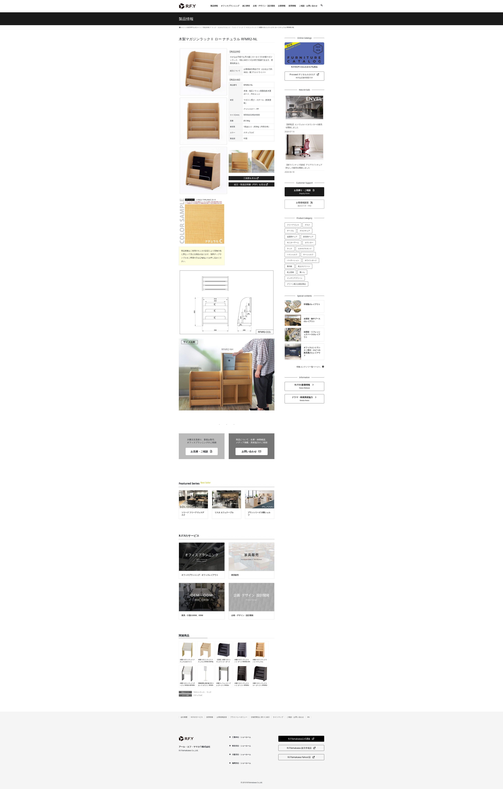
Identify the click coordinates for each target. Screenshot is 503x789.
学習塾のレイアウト (312, 304)
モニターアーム (293, 242)
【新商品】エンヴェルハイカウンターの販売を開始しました (304, 126)
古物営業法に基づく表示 (260, 717)
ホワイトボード (311, 260)
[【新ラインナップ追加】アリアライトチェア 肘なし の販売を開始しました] (304, 147)
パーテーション (293, 260)
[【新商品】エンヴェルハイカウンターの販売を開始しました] (304, 107)
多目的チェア (308, 236)
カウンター (309, 242)
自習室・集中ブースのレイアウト (312, 319)
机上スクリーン (304, 266)
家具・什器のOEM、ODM (192, 615)
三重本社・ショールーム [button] (241, 737)
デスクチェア (305, 231)
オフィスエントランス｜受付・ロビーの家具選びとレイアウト (312, 351)
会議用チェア (292, 236)
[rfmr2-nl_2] (203, 170)
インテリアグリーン (294, 278)
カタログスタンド (305, 248)
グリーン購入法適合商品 (296, 284)
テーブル (290, 231)
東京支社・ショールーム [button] (241, 746)
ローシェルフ (308, 254)
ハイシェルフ (292, 254)
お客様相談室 (222, 717)
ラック (209, 692)
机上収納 (290, 272)
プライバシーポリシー (238, 717)
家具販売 (235, 575)
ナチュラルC (197, 695)
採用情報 (209, 717)
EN (308, 717)
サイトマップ (278, 717)
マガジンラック (198, 692)
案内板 (289, 266)
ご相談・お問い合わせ (295, 717)
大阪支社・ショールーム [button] (241, 754)
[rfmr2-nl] (203, 71)
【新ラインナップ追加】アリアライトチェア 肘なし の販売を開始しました (304, 166)
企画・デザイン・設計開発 (242, 615)
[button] (202, 451)
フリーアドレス (293, 225)
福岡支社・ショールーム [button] (241, 763)
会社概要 (184, 717)
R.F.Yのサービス (197, 717)
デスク (307, 225)
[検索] (321, 6)
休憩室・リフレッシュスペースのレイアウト (312, 334)
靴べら (302, 272)
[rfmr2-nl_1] (203, 121)
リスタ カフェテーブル (224, 512)
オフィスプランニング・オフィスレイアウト (200, 575)
